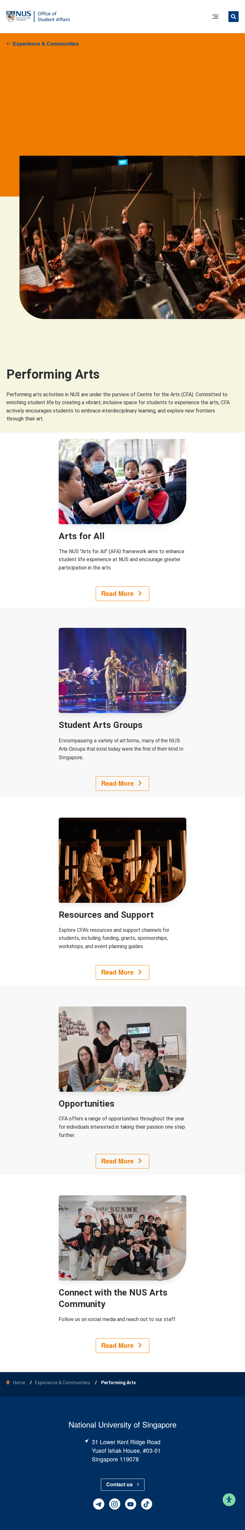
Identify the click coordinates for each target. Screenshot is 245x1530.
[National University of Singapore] (18, 16)
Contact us (119, 1484)
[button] (233, 17)
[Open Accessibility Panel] (229, 1499)
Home (19, 1382)
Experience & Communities (46, 43)
